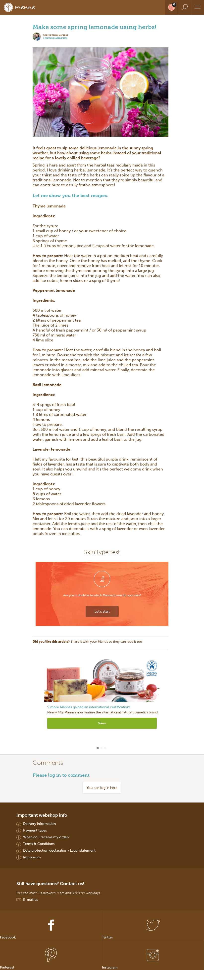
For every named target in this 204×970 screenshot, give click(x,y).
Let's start (102, 611)
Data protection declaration (45, 850)
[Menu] (197, 7)
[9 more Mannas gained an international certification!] (102, 680)
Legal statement (83, 850)
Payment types (35, 830)
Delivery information (39, 823)
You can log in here (102, 787)
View (102, 723)
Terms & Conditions (38, 843)
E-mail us (30, 899)
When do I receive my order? (46, 837)
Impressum (32, 857)
